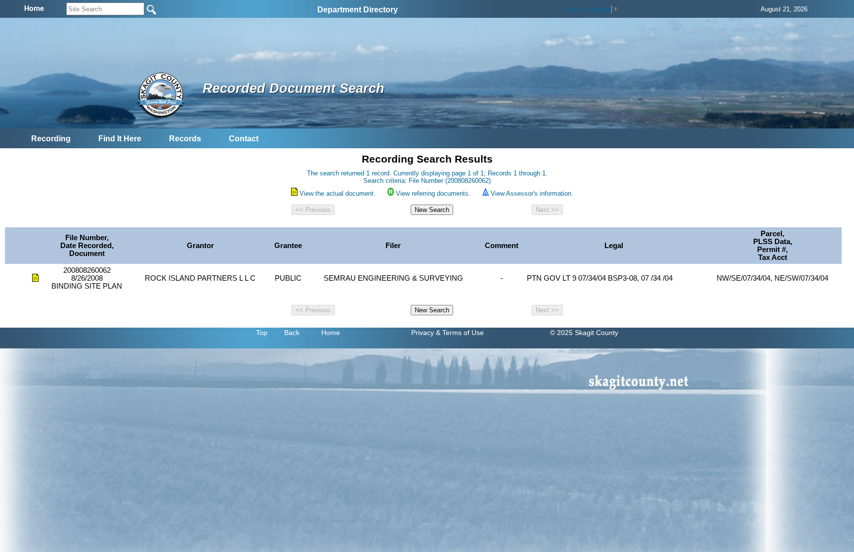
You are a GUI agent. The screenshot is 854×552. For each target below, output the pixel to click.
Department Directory (357, 9)
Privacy (422, 333)
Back (291, 333)
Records (185, 138)
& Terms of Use (460, 333)
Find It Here (119, 138)
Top (261, 333)
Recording (51, 138)
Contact (243, 138)
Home (330, 333)
